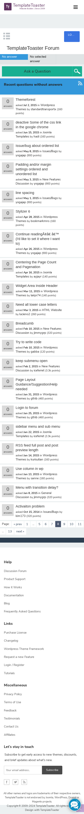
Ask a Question (37, 71)
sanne (35, 478)
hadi (36, 136)
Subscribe (52, 770)
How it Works (13, 587)
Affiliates (9, 735)
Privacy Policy (13, 694)
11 (80, 524)
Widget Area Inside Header (37, 286)
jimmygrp (40, 333)
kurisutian (37, 459)
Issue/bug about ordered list (37, 146)
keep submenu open (31, 361)
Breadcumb (25, 323)
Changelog (11, 641)
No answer (9, 57)
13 (10, 531)
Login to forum (27, 408)
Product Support (14, 579)
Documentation (14, 595)
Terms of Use (12, 702)
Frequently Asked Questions (22, 611)
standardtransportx (43, 109)
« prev (18, 524)
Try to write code (28, 342)
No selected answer (38, 59)
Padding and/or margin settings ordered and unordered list (33, 169)
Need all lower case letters (36, 305)
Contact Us (11, 727)
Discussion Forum (15, 571)
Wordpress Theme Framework (24, 649)
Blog (7, 603)
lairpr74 (36, 295)
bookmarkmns (40, 221)
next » (20, 531)
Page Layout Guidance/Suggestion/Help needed (36, 384)
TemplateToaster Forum (33, 48)
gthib (34, 398)
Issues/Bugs (50, 151)
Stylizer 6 (23, 211)
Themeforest (25, 100)
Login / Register (14, 665)
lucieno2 (24, 314)
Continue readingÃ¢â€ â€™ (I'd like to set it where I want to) (38, 239)
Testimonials (12, 718)
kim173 (21, 516)
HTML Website (52, 310)
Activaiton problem (30, 506)
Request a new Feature (19, 657)
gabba (35, 352)
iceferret (39, 370)
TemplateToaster (49, 810)
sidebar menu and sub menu (38, 426)
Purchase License (15, 633)
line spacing (25, 193)
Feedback (10, 710)
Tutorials (9, 673)
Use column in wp (29, 469)
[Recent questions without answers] (80, 86)
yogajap (21, 155)
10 (71, 524)
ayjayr (37, 276)
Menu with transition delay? (37, 487)
